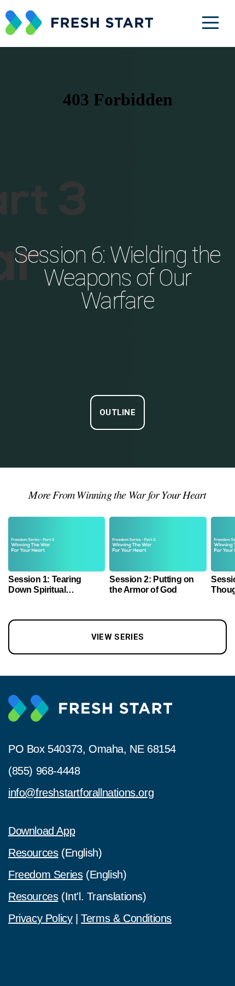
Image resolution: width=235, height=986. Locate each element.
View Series (117, 637)
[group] (56, 560)
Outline (117, 412)
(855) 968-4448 (44, 771)
